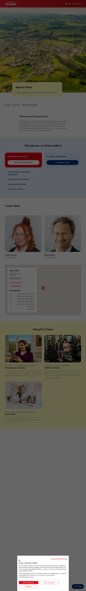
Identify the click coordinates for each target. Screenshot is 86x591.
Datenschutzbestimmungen (59, 558)
